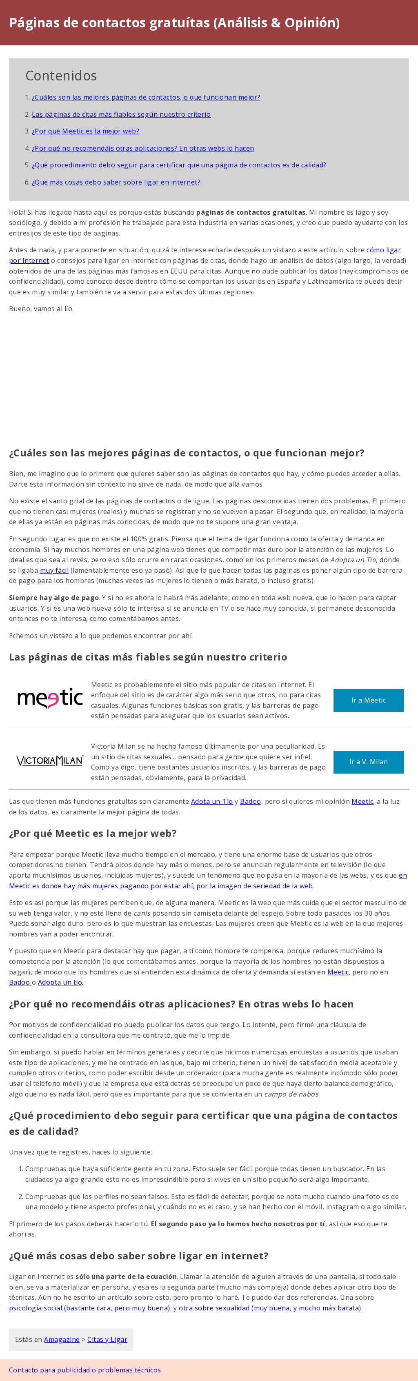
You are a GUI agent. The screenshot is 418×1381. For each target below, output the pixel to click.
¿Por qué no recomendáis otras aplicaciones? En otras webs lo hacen (143, 148)
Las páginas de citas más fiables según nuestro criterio (121, 114)
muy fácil (54, 570)
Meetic (362, 801)
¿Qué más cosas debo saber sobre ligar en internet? (116, 182)
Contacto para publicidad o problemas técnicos (85, 1369)
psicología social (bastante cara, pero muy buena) (89, 1307)
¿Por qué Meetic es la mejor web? (85, 131)
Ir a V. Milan (368, 761)
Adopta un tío (60, 982)
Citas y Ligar (107, 1339)
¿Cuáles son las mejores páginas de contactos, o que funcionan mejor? (146, 97)
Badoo (250, 801)
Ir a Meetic (368, 700)
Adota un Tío (212, 801)
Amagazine (62, 1339)
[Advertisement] (209, 379)
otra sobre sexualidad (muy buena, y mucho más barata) (269, 1307)
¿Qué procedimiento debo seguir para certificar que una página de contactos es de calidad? (179, 164)
